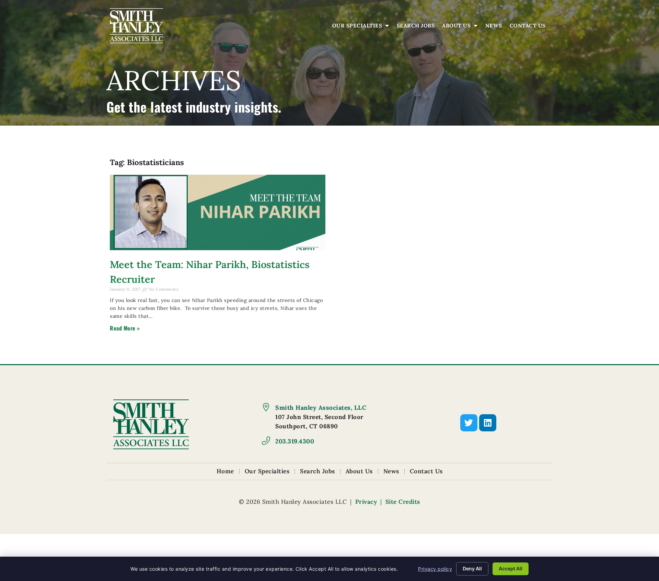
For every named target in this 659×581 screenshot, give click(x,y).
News (495, 27)
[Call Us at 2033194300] (266, 441)
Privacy (366, 502)
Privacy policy (435, 569)
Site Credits (402, 502)
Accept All (510, 568)
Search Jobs (417, 27)
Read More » (125, 328)
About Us (461, 27)
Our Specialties (362, 27)
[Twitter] (468, 422)
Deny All (472, 568)
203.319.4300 (294, 441)
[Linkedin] (487, 422)
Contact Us (529, 27)
